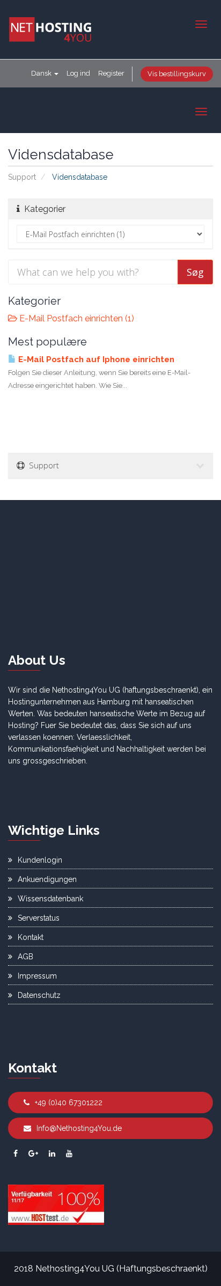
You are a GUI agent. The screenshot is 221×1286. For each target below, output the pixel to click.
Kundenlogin (40, 860)
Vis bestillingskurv (177, 74)
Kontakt (30, 937)
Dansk (42, 73)
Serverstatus (39, 918)
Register (111, 73)
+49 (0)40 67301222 (68, 1102)
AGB (25, 956)
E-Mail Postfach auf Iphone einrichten (95, 359)
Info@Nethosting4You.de (79, 1128)
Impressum (37, 976)
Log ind (78, 73)
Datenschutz (39, 995)
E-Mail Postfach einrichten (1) (75, 318)
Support (22, 177)
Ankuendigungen (47, 879)
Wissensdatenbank (50, 898)
